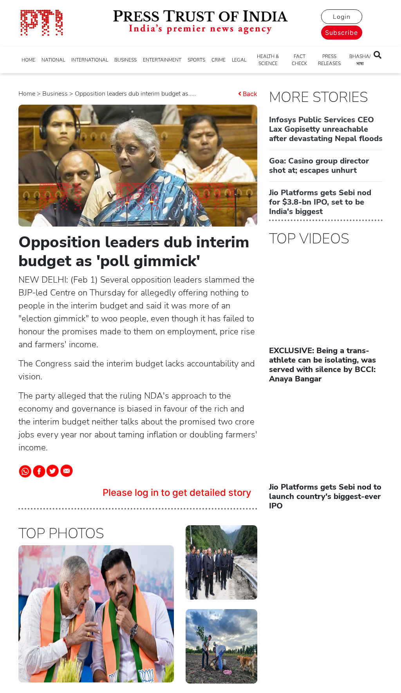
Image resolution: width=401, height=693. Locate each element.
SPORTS (196, 60)
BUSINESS (125, 60)
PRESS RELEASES (329, 60)
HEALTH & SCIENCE (268, 60)
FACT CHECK (299, 60)
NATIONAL (53, 60)
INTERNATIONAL (89, 60)
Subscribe (341, 32)
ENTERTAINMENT (162, 60)
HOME (28, 60)
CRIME (218, 60)
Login (341, 17)
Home (26, 93)
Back (250, 94)
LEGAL (239, 60)
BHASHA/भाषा (359, 60)
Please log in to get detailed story (177, 492)
